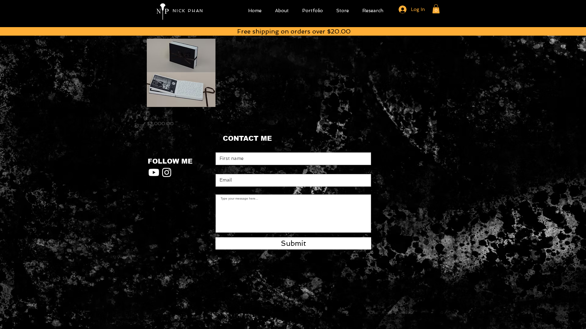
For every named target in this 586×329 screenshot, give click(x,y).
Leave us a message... (231, 188)
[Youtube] (154, 172)
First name (227, 145)
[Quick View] (181, 73)
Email (221, 167)
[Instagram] (167, 172)
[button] (436, 8)
